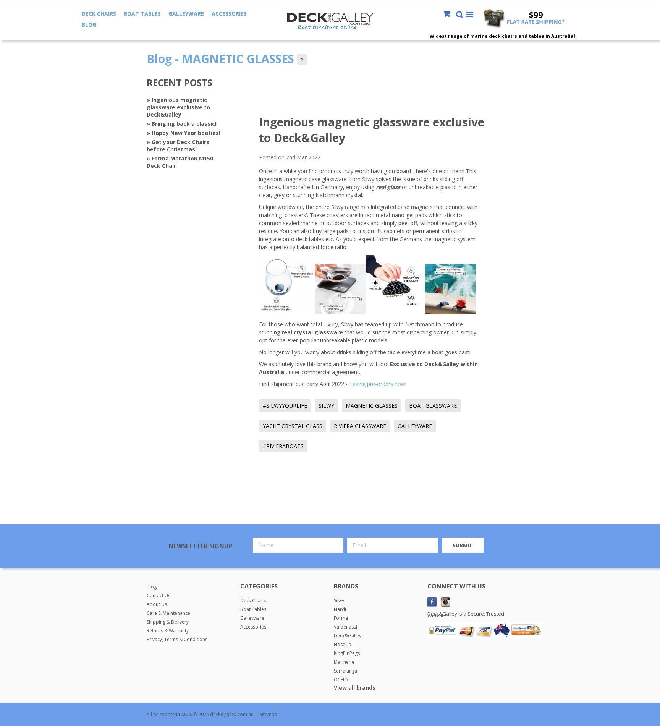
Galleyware (186, 13)
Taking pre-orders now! (377, 383)
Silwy (339, 600)
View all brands (354, 687)
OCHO (341, 679)
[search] (459, 15)
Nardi (340, 609)
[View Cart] (449, 14)
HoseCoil (344, 644)
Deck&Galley (347, 635)
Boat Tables (142, 13)
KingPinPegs (347, 653)
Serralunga (345, 671)
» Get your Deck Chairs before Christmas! (178, 145)
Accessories (229, 13)
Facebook (432, 602)
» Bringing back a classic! (182, 123)
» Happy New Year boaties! (183, 132)
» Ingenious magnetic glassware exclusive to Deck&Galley (178, 107)
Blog (89, 24)
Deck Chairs (99, 13)
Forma (341, 618)
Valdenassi (345, 627)
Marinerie (344, 662)
